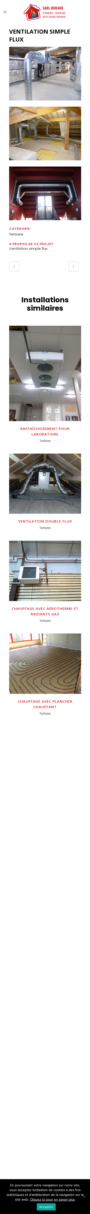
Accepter (46, 1207)
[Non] (84, 1196)
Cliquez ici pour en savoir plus (52, 1199)
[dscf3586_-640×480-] (45, 103)
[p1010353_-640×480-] (45, 163)
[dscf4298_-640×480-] (45, 223)
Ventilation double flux (45, 521)
